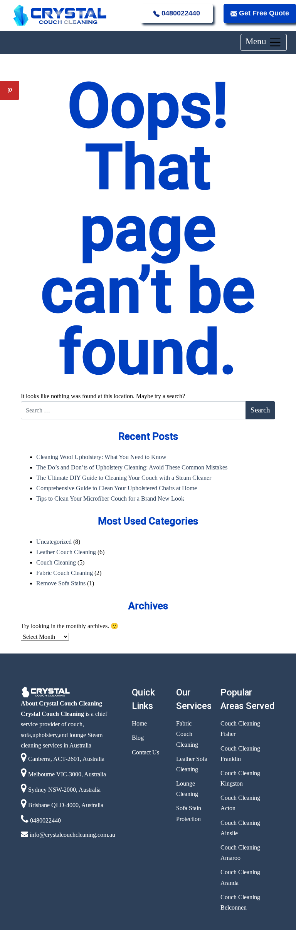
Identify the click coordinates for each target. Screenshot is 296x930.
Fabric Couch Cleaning (64, 573)
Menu (257, 41)
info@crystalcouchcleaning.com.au (71, 834)
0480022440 (180, 13)
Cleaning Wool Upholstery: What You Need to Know (101, 457)
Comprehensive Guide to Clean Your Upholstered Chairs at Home (116, 488)
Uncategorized (54, 541)
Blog (138, 737)
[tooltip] (9, 71)
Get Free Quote (263, 13)
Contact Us (145, 752)
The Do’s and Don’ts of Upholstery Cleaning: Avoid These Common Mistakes (131, 467)
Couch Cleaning (56, 562)
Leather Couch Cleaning (66, 552)
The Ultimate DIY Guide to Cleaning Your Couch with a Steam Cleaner (123, 477)
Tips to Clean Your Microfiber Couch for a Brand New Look (110, 498)
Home (139, 723)
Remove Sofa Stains (61, 583)
